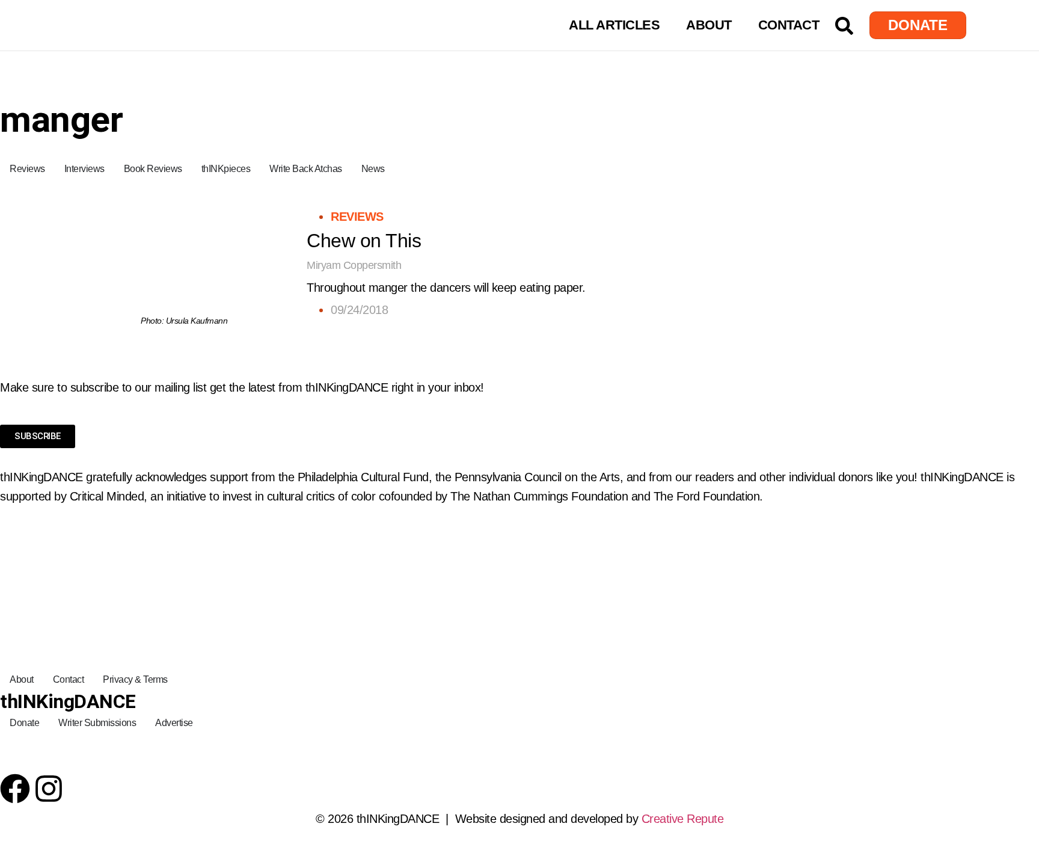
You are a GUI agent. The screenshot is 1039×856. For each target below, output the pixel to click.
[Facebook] (15, 789)
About (709, 24)
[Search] (844, 26)
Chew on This (364, 240)
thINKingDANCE (68, 701)
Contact (789, 24)
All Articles (614, 24)
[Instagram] (49, 789)
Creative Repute (683, 818)
